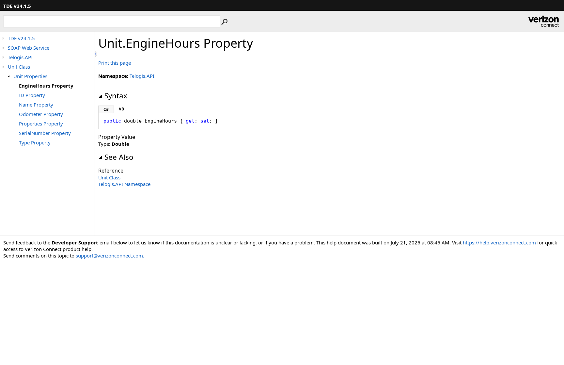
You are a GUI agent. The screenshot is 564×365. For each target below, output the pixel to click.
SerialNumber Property (45, 133)
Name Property (36, 104)
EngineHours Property (46, 85)
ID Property (32, 95)
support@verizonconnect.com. (110, 255)
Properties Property (41, 123)
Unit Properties (30, 76)
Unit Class (19, 66)
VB (121, 109)
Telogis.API (20, 57)
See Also (118, 157)
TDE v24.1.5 (21, 38)
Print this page (114, 62)
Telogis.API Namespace (124, 184)
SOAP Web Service (28, 47)
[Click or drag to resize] (96, 54)
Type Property (35, 142)
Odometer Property (41, 114)
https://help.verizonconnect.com (499, 242)
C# (106, 109)
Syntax (115, 96)
